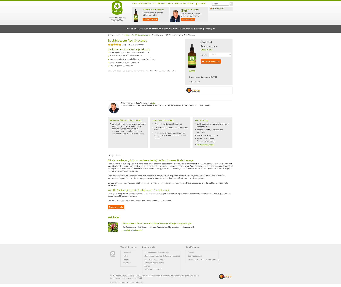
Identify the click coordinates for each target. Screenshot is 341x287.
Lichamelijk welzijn (186, 29)
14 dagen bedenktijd (153, 269)
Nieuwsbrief (188, 4)
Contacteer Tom (188, 19)
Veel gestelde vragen (162, 4)
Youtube (126, 259)
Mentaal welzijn (168, 29)
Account (201, 4)
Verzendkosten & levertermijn (156, 252)
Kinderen (130, 29)
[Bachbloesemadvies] (112, 254)
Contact (178, 4)
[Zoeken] (231, 3)
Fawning (209, 29)
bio (153, 103)
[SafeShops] (225, 276)
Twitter (125, 256)
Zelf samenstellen (150, 19)
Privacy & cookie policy (154, 262)
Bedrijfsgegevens (195, 256)
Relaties (155, 29)
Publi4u (140, 282)
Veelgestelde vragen (205, 144)
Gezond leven (143, 29)
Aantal (203, 55)
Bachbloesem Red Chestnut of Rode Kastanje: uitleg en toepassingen (157, 223)
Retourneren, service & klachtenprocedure (162, 256)
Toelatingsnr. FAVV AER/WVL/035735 (203, 259)
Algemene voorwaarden (154, 259)
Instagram (127, 262)
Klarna (147, 266)
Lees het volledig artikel (132, 230)
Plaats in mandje (213, 61)
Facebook (127, 252)
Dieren (199, 29)
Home (134, 4)
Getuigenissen (144, 4)
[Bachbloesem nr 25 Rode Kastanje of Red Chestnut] (192, 56)
